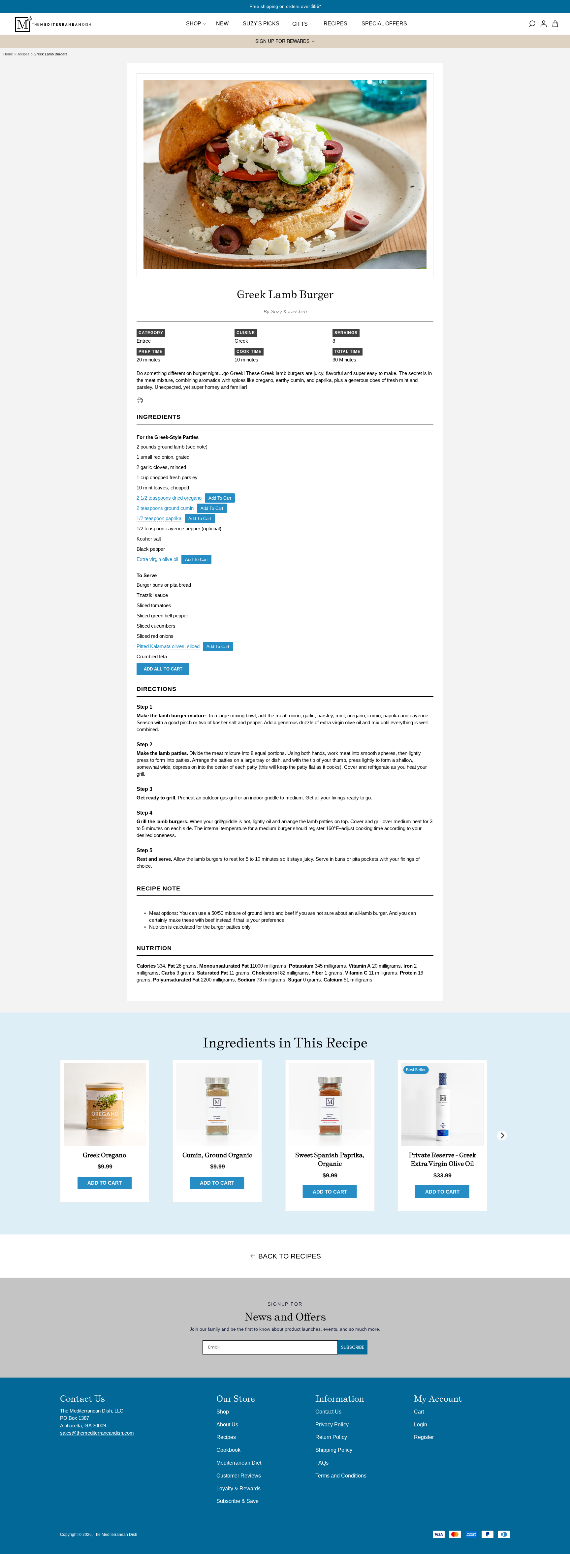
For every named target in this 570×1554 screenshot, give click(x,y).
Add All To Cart (163, 669)
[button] (301, 24)
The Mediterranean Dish (115, 1535)
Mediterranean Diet (238, 1463)
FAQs (322, 1463)
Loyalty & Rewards (238, 1488)
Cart (419, 1411)
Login (420, 1424)
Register (424, 1437)
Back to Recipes (289, 1256)
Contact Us (328, 1411)
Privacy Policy (332, 1424)
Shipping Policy (333, 1450)
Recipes (23, 54)
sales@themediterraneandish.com (97, 1433)
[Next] (502, 1135)
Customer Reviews (238, 1475)
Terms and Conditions (340, 1475)
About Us (227, 1424)
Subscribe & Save (237, 1501)
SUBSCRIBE (352, 1347)
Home (8, 54)
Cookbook (228, 1450)
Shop (193, 23)
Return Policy (331, 1437)
